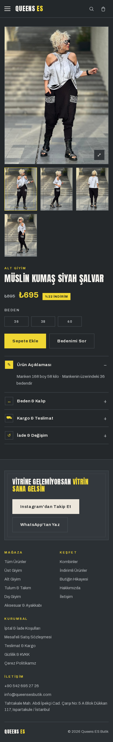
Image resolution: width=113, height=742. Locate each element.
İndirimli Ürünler (73, 570)
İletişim (66, 596)
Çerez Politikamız (20, 663)
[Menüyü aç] (7, 8)
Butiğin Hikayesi (74, 579)
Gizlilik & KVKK (17, 654)
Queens (29, 8)
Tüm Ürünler (15, 562)
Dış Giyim (12, 596)
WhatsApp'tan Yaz (40, 524)
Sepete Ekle (25, 341)
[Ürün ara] (91, 9)
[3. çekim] (92, 188)
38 (43, 321)
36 (16, 321)
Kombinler (69, 562)
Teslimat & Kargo (20, 646)
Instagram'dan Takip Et (45, 506)
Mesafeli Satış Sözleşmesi (28, 637)
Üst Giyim (13, 570)
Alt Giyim (15, 268)
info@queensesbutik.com (27, 694)
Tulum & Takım (17, 588)
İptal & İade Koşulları (22, 628)
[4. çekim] (20, 235)
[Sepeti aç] (103, 9)
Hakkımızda (70, 588)
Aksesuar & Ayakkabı (23, 605)
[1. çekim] (20, 188)
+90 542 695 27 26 (21, 686)
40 (69, 321)
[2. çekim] (56, 188)
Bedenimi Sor (71, 341)
